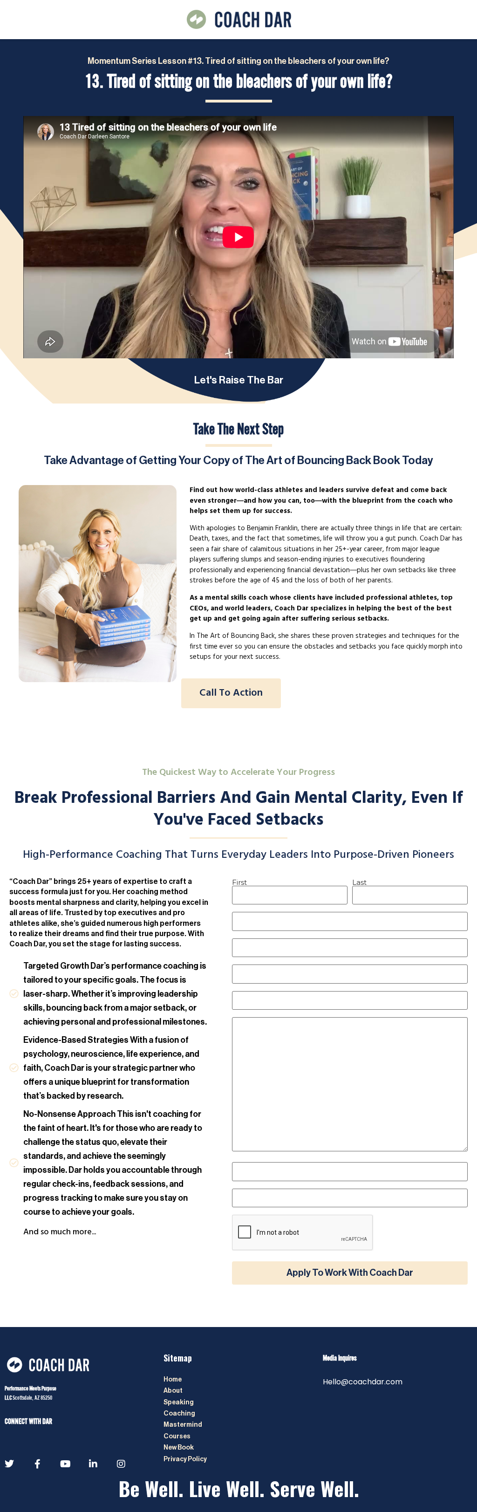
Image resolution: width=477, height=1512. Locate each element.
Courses (177, 1436)
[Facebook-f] (37, 1464)
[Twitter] (9, 1464)
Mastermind (183, 1425)
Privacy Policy (186, 1459)
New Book (179, 1447)
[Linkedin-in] (93, 1464)
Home (173, 1379)
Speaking (179, 1402)
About (173, 1391)
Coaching (180, 1413)
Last (359, 882)
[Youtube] (65, 1464)
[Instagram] (121, 1464)
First (239, 882)
